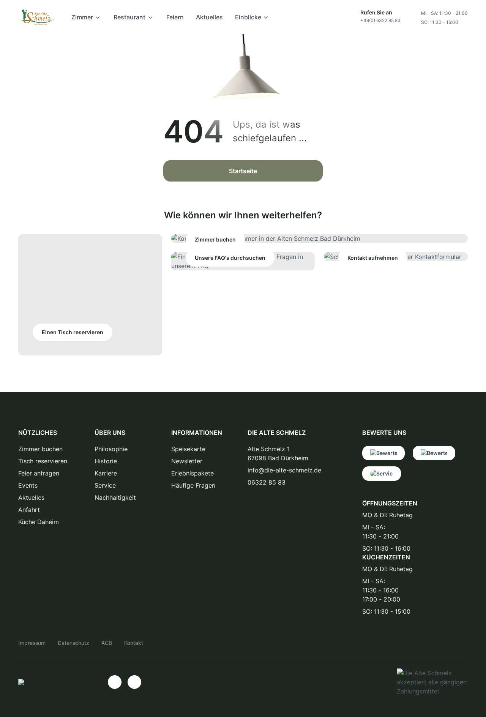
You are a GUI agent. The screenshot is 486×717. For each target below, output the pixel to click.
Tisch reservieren (42, 461)
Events (28, 485)
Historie (106, 461)
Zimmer (82, 17)
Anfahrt (29, 509)
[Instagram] (115, 682)
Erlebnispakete (192, 473)
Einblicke (248, 17)
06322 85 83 (267, 482)
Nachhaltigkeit (115, 497)
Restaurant (129, 17)
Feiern (175, 17)
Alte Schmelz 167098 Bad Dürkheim (278, 453)
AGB (106, 643)
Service (105, 485)
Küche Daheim (38, 522)
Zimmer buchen (40, 449)
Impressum (32, 643)
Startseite (243, 171)
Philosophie (111, 449)
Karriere (106, 473)
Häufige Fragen (193, 485)
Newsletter (186, 461)
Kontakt (133, 643)
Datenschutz (73, 643)
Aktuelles (209, 17)
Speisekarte (188, 449)
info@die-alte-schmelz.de (284, 470)
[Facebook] (134, 682)
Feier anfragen (38, 473)
